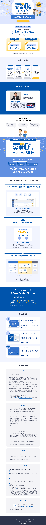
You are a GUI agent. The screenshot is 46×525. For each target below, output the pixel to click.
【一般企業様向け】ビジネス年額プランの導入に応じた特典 (20, 397)
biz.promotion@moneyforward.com (27, 506)
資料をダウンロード (26, 327)
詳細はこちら (23, 155)
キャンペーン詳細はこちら (23, 21)
